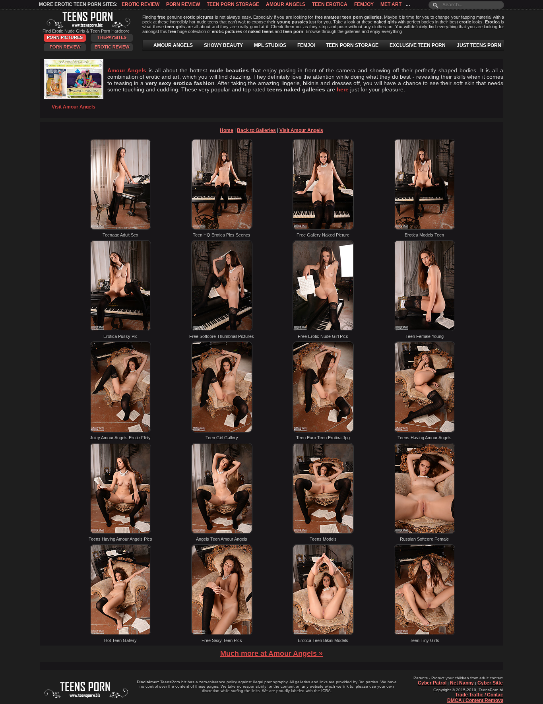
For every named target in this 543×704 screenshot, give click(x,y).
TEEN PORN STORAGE (352, 45)
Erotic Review (140, 4)
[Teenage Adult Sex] (120, 228)
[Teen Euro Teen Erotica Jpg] (323, 431)
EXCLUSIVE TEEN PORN (418, 45)
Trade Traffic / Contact (480, 695)
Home (226, 130)
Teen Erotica (329, 4)
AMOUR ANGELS (173, 45)
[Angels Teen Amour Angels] (221, 532)
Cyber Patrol (432, 683)
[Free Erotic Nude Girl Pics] (323, 329)
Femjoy (364, 4)
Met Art (390, 4)
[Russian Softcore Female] (424, 532)
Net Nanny (462, 683)
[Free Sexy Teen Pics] (221, 633)
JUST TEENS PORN (479, 45)
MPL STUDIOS (270, 45)
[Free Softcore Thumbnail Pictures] (221, 329)
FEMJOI (306, 45)
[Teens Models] (323, 532)
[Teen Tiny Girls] (424, 633)
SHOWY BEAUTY (223, 45)
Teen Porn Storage (233, 4)
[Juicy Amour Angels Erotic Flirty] (120, 431)
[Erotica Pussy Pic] (120, 329)
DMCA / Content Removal (476, 700)
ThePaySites (111, 37)
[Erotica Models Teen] (424, 228)
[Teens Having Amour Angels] (424, 431)
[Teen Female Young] (424, 329)
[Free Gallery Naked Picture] (323, 228)
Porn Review (183, 4)
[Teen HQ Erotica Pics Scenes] (221, 228)
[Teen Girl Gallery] (221, 431)
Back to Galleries (256, 130)
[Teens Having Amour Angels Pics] (120, 532)
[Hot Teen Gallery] (120, 633)
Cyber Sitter (491, 683)
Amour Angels (285, 4)
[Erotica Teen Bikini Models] (323, 633)
